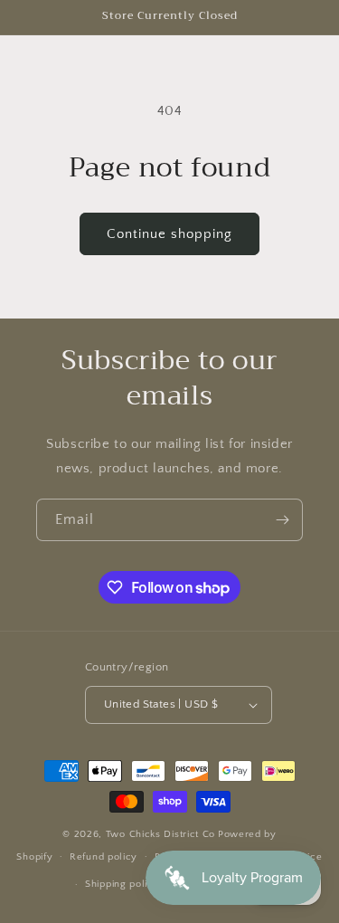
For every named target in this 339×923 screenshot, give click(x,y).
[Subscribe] (282, 520)
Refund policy (103, 857)
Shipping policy (122, 884)
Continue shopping (169, 234)
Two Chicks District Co (160, 834)
